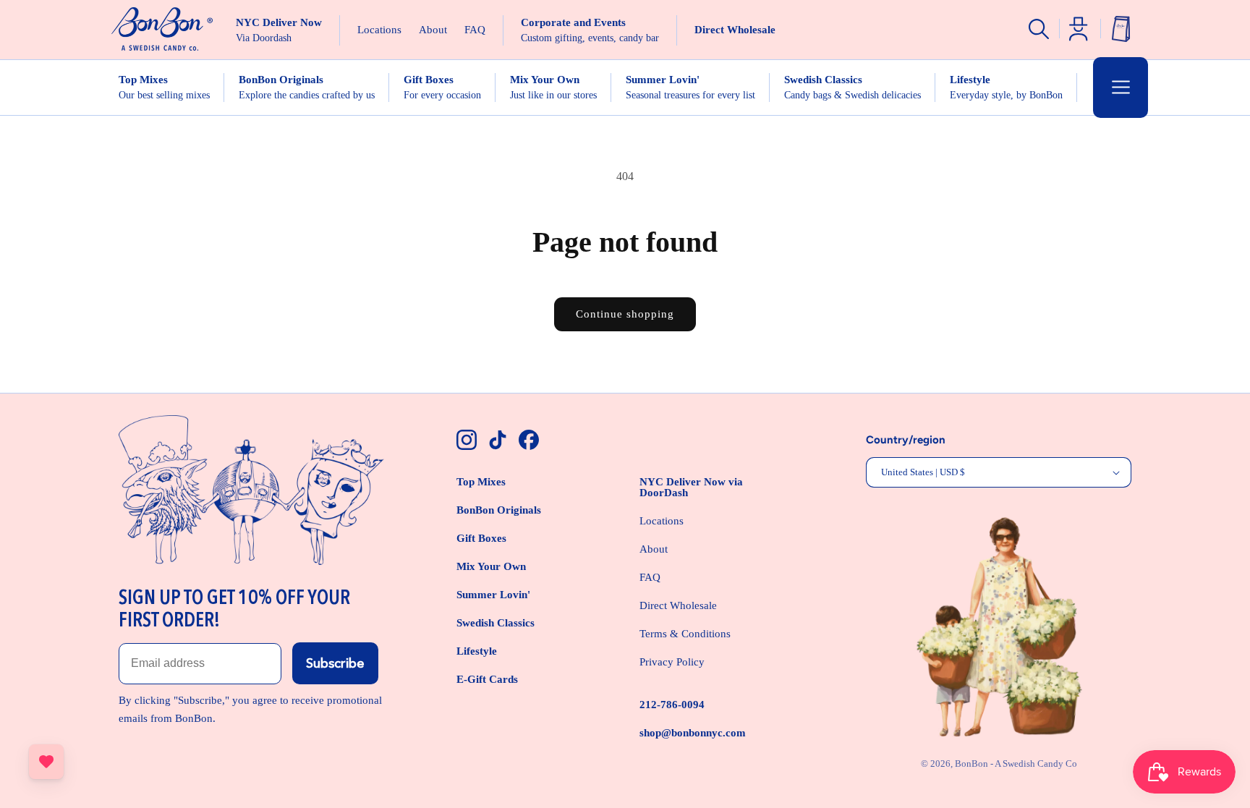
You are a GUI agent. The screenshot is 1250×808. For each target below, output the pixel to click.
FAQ (649, 577)
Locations (661, 521)
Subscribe (335, 663)
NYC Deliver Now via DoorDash (691, 487)
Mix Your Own (491, 566)
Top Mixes (481, 482)
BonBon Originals (498, 510)
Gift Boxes (481, 538)
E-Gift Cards (487, 679)
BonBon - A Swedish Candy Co (1016, 763)
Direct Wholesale (678, 605)
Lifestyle (476, 651)
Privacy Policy (672, 662)
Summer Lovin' (493, 594)
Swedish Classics (495, 623)
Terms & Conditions (685, 633)
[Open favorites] (46, 761)
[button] (1120, 87)
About (653, 549)
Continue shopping (625, 314)
